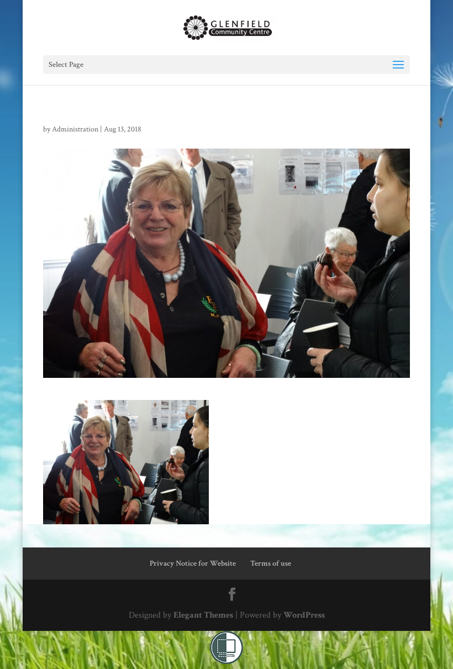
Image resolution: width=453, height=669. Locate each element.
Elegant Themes (203, 615)
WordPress (304, 615)
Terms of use (270, 563)
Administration (75, 129)
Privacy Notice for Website (193, 563)
